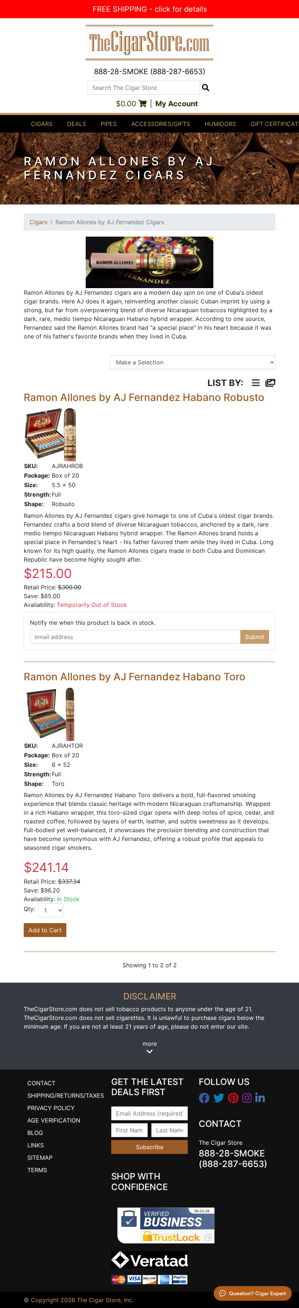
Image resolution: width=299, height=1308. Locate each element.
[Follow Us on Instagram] (247, 1098)
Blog (35, 1132)
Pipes (109, 123)
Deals (76, 123)
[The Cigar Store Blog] (260, 1098)
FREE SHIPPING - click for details (150, 9)
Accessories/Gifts (160, 123)
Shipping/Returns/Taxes (65, 1095)
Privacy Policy (51, 1108)
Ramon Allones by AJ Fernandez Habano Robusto (144, 397)
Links (35, 1145)
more (150, 1043)
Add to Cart (45, 930)
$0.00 (127, 103)
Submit (254, 636)
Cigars (42, 123)
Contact (41, 1083)
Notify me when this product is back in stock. (93, 622)
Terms (37, 1170)
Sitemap (40, 1157)
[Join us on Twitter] (218, 1098)
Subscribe (149, 1147)
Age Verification (53, 1120)
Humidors (220, 123)
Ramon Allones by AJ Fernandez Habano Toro (134, 676)
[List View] (256, 383)
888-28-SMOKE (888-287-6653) (149, 71)
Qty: (29, 909)
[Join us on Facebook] (204, 1098)
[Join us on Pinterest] (233, 1098)
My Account (176, 103)
